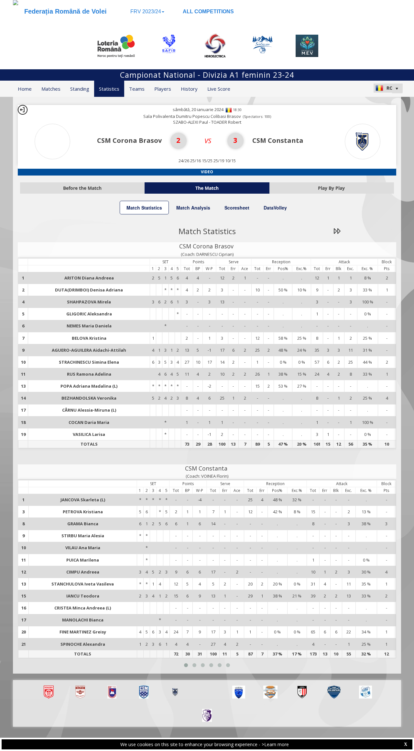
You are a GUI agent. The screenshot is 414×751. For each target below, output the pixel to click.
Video (207, 172)
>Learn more (275, 744)
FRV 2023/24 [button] (145, 11)
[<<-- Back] (22, 110)
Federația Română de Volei (65, 11)
